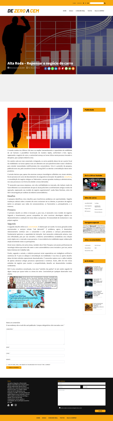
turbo (98, 233)
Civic (99, 227)
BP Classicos (87, 211)
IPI (83, 231)
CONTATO (79, 3)
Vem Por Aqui (98, 245)
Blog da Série (88, 208)
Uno (101, 232)
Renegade (102, 231)
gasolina (86, 230)
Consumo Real (80, 11)
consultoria (68, 177)
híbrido (102, 230)
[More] (73, 68)
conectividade (32, 227)
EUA (95, 229)
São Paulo (93, 232)
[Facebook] (45, 68)
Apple (99, 225)
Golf (94, 230)
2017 (86, 225)
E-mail (8, 353)
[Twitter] (49, 68)
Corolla (103, 227)
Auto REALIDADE (88, 203)
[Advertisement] (56, 88)
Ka (85, 231)
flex (101, 229)
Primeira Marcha (98, 212)
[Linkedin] (55, 68)
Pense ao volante (98, 209)
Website (8, 359)
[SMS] (66, 68)
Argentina (102, 225)
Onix (92, 231)
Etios (93, 229)
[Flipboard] (62, 68)
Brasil (93, 226)
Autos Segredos (88, 206)
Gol (91, 230)
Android (89, 225)
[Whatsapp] (52, 68)
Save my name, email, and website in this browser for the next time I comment (29, 364)
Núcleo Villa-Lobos (89, 250)
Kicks (87, 231)
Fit (99, 229)
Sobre (74, 3)
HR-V (99, 230)
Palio (94, 231)
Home (64, 11)
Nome (8, 347)
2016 (84, 225)
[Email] (69, 68)
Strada (89, 233)
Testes (90, 11)
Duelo (71, 11)
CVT (84, 228)
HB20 (96, 230)
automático (86, 227)
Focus (104, 229)
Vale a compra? (99, 11)
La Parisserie (87, 245)
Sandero (85, 233)
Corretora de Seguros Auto (97, 206)
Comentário (9, 329)
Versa (104, 232)
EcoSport (93, 228)
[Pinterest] (59, 68)
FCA (98, 229)
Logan (90, 231)
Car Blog (96, 203)
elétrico (98, 228)
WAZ (96, 248)
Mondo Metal (88, 248)
